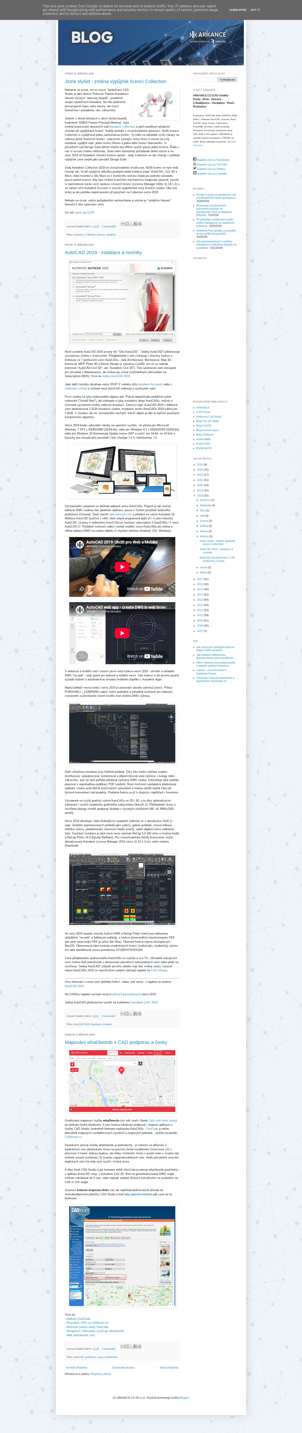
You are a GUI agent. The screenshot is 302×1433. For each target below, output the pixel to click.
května (204, 526)
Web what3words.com (81, 1335)
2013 (200, 599)
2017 (200, 579)
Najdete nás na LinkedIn (212, 173)
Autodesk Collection (122, 126)
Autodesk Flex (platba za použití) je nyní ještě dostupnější (215, 232)
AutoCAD (79, 1357)
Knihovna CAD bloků (209, 416)
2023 (200, 469)
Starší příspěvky (169, 1367)
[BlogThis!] (127, 224)
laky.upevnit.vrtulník (138, 1194)
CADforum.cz (73, 1137)
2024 (200, 464)
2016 (200, 584)
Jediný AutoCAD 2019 (116, 376)
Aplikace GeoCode (78, 1318)
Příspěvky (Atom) (101, 1374)
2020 (200, 485)
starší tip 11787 (84, 212)
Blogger (184, 1397)
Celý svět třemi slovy (162, 1120)
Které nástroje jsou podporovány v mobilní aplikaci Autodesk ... (215, 664)
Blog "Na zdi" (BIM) (207, 421)
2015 (200, 589)
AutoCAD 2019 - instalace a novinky (103, 252)
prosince (205, 500)
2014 (200, 594)
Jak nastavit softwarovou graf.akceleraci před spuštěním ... (216, 656)
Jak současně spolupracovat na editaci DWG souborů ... (215, 649)
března (204, 536)
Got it (255, 10)
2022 (200, 474)
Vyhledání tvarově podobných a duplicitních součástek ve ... (215, 679)
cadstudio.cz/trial (76, 388)
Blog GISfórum (205, 434)
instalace (107, 1024)
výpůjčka (111, 234)
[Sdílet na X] (131, 224)
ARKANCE (202, 407)
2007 (200, 631)
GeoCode (152, 1128)
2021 (200, 480)
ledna (204, 572)
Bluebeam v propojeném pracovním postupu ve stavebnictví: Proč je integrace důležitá (214, 210)
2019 (200, 490)
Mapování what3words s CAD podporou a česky (116, 1042)
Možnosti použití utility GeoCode (87, 1327)
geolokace (90, 1357)
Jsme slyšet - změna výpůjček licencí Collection (115, 81)
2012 (200, 605)
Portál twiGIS (204, 448)
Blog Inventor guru (207, 430)
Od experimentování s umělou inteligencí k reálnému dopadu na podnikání (216, 244)
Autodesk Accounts (150, 384)
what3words (111, 1357)
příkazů (117, 994)
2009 (200, 620)
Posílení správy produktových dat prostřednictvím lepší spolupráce (216, 196)
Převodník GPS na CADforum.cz (88, 1322)
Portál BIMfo (203, 439)
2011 (200, 610)
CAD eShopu (159, 970)
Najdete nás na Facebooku (213, 160)
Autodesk (79, 234)
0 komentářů (109, 226)
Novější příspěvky (76, 1367)
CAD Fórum (203, 412)
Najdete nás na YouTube (212, 164)
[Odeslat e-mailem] (123, 224)
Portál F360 (203, 443)
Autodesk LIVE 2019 (144, 1002)
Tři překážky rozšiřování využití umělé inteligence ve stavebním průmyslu (215, 223)
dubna (204, 531)
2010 (200, 615)
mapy (100, 1357)
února (204, 567)
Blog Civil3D (203, 425)
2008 (200, 625)
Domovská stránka (123, 1367)
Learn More (237, 10)
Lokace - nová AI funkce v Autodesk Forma (211, 672)
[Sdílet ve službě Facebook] (135, 224)
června (204, 520)
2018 (200, 495)
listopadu (206, 505)
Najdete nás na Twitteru (211, 169)
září (202, 515)
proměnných (133, 994)
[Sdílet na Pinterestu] (140, 224)
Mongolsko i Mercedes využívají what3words (95, 1331)
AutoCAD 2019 (74, 986)
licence (101, 234)
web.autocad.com (120, 514)
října (203, 510)
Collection (90, 234)
